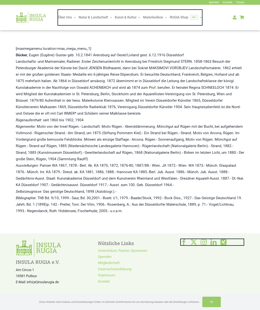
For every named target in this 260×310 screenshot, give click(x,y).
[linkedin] (214, 242)
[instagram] (204, 242)
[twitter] (194, 242)
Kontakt (104, 281)
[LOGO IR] (31, 13)
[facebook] (184, 242)
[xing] (223, 242)
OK (211, 301)
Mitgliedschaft (109, 263)
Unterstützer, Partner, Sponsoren (122, 251)
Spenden (105, 257)
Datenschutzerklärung (115, 269)
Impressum (106, 275)
